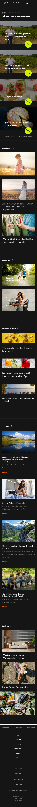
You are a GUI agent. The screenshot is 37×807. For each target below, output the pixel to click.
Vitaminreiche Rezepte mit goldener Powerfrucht (17, 349)
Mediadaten (18, 779)
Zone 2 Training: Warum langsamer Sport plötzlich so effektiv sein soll (16, 278)
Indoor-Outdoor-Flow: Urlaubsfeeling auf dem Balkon (18, 709)
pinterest (31, 727)
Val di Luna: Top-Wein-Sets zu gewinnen (17, 66)
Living (5, 626)
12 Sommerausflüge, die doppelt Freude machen (18, 546)
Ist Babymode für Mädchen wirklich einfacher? (16, 170)
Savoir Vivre (9, 328)
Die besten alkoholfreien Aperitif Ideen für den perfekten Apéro (16, 374)
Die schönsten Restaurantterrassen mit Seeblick (18, 399)
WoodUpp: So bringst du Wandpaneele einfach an (13, 656)
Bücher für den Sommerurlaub (15, 686)
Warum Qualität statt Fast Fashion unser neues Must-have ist (17, 240)
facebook (6, 727)
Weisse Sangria (13, 97)
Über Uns (18, 768)
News (18, 735)
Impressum (18, 785)
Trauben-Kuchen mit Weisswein (17, 124)
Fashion (6, 148)
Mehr (28, 44)
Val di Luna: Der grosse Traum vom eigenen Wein (18, 36)
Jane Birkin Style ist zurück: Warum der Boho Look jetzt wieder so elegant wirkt (18, 206)
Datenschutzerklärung (18, 790)
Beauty (6, 260)
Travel (5, 426)
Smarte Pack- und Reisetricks (13, 502)
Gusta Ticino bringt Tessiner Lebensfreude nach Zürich (13, 594)
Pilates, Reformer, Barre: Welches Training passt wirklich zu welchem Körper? (15, 301)
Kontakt (18, 774)
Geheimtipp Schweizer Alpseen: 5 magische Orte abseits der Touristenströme (15, 459)
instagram (19, 727)
